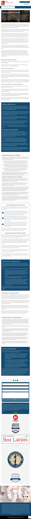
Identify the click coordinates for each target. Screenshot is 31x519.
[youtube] (17, 380)
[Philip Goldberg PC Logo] (7, 1)
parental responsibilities (5, 264)
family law (3, 230)
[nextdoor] (15, 380)
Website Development (11, 517)
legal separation (12, 350)
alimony (24, 225)
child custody (17, 190)
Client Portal (26, 4)
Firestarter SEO (21, 517)
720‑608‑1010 (25, 494)
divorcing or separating (16, 279)
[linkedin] (13, 380)
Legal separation (4, 15)
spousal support (16, 213)
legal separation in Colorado (12, 172)
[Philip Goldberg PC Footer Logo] (5, 492)
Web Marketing (16, 517)
